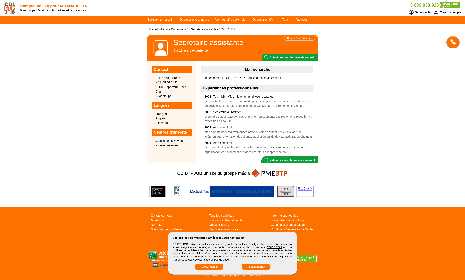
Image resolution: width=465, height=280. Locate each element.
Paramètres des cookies (287, 220)
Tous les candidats (221, 215)
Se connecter (423, 12)
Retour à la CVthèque (299, 38)
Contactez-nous (161, 215)
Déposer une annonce (194, 19)
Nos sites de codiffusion (167, 229)
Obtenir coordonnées (292, 57)
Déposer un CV (263, 19)
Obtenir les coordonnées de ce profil (292, 159)
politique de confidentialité (188, 250)
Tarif (285, 19)
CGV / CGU (274, 247)
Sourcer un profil (159, 19)
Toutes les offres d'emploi (226, 220)
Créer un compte (450, 12)
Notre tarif (157, 224)
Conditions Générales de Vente (292, 229)
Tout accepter (256, 266)
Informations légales (284, 215)
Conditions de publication (288, 224)
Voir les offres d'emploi (230, 19)
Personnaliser (209, 266)
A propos (302, 19)
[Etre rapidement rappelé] (451, 42)
